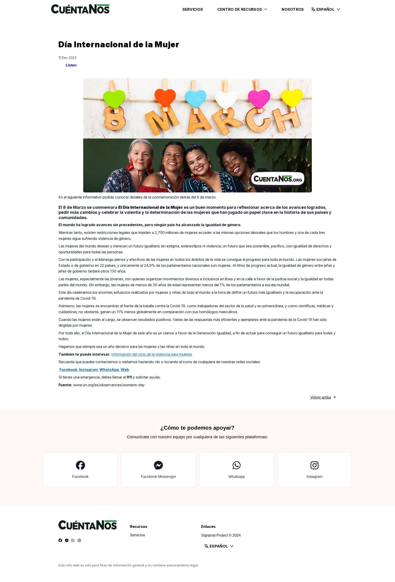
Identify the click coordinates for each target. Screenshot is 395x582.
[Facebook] (60, 541)
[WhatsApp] (73, 541)
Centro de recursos (239, 9)
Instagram (88, 369)
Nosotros (293, 9)
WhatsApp (109, 369)
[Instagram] (79, 541)
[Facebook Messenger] (67, 541)
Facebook (68, 369)
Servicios (192, 9)
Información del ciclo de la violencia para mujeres (151, 354)
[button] (326, 9)
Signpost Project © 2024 (221, 535)
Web (125, 369)
